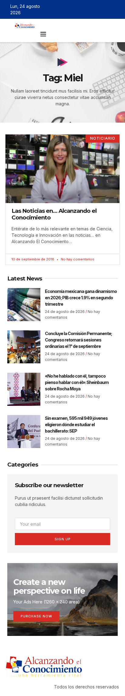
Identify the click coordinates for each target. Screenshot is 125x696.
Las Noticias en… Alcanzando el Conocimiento (54, 214)
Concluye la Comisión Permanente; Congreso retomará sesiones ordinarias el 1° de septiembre (78, 340)
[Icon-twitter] (99, 9)
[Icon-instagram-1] (108, 9)
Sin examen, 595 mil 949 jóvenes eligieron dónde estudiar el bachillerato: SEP (76, 424)
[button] (43, 34)
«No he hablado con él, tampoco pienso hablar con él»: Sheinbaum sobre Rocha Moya (77, 382)
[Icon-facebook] (90, 9)
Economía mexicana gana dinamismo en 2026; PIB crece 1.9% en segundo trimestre (81, 298)
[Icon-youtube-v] (116, 9)
